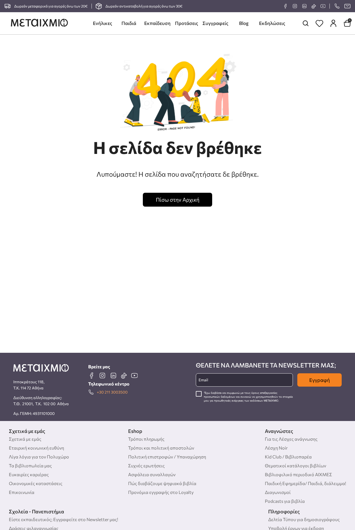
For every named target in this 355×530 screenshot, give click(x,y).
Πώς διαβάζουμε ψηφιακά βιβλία (162, 483)
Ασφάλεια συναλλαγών (152, 474)
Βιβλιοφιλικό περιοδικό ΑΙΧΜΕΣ (298, 474)
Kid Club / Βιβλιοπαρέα (288, 456)
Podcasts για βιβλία (285, 501)
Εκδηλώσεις (272, 23)
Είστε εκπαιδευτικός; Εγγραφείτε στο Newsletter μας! (63, 519)
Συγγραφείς (215, 23)
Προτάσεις (186, 23)
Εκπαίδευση (157, 23)
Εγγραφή (319, 380)
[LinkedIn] (304, 6)
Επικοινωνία (21, 492)
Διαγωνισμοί (278, 492)
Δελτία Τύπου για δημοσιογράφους (304, 519)
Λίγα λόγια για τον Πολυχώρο (39, 456)
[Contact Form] (347, 6)
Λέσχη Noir (276, 447)
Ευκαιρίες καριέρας (29, 474)
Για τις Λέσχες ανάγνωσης (291, 439)
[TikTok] (313, 6)
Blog (243, 23)
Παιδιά (128, 23)
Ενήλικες (102, 23)
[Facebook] (285, 6)
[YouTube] (322, 6)
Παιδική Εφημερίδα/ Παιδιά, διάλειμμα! (305, 483)
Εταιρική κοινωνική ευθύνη (36, 447)
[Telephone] (336, 6)
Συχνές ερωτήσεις (146, 465)
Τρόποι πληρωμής (146, 439)
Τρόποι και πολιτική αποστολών (161, 447)
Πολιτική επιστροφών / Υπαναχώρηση (167, 456)
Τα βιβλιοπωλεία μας (30, 465)
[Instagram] (294, 6)
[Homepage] (39, 23)
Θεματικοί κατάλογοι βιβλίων (295, 465)
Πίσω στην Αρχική (177, 199)
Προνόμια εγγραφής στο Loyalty (161, 492)
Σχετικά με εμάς (25, 439)
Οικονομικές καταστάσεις (35, 483)
